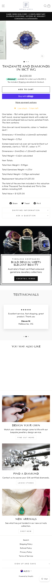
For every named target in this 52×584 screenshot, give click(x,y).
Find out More (26, 437)
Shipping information (26, 210)
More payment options (26, 102)
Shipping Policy (26, 544)
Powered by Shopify (26, 576)
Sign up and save (25, 564)
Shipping (22, 82)
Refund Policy (26, 548)
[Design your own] (26, 408)
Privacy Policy (26, 552)
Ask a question (26, 216)
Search (26, 540)
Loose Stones (26, 483)
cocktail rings (26, 279)
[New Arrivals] (26, 502)
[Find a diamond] (26, 456)
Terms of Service (26, 556)
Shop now (26, 531)
